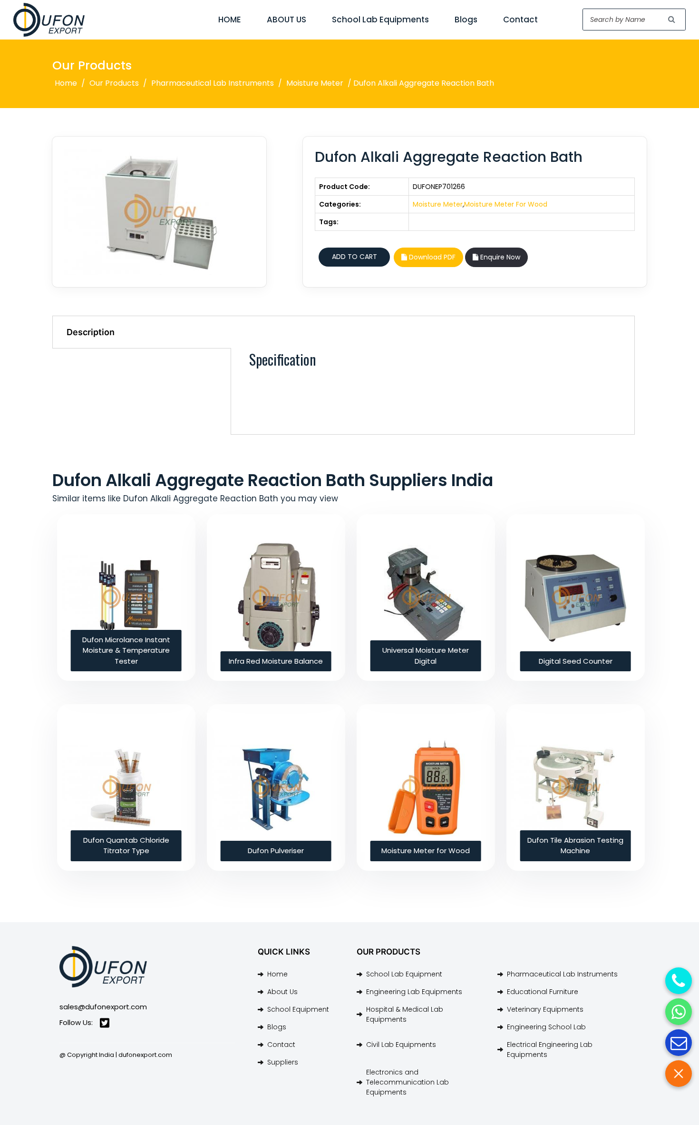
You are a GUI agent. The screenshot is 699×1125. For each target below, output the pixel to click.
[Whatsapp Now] (678, 1011)
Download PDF (431, 257)
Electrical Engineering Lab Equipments (549, 1049)
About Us (282, 991)
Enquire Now (499, 257)
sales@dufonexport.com (103, 1007)
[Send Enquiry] (678, 1042)
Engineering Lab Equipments (414, 991)
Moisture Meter (314, 83)
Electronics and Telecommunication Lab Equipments (407, 1082)
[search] (672, 19)
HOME (229, 19)
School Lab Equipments (380, 19)
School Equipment (298, 1009)
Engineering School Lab (546, 1027)
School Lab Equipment (404, 974)
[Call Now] (678, 980)
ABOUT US (286, 19)
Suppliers (282, 1062)
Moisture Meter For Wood (505, 204)
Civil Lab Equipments (401, 1044)
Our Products (114, 83)
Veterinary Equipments (545, 1009)
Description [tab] (91, 332)
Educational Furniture (542, 991)
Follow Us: (76, 1022)
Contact (520, 19)
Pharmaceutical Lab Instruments (212, 83)
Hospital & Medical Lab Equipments (404, 1014)
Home (66, 83)
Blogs (466, 19)
